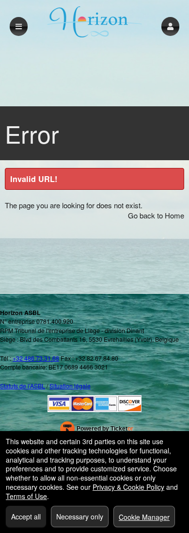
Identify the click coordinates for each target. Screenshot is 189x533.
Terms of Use (26, 496)
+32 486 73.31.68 (36, 358)
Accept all (26, 516)
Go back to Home (156, 215)
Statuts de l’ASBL (22, 386)
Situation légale (70, 386)
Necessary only (79, 516)
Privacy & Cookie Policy (128, 487)
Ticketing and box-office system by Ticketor (97, 430)
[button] (170, 26)
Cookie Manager (144, 517)
